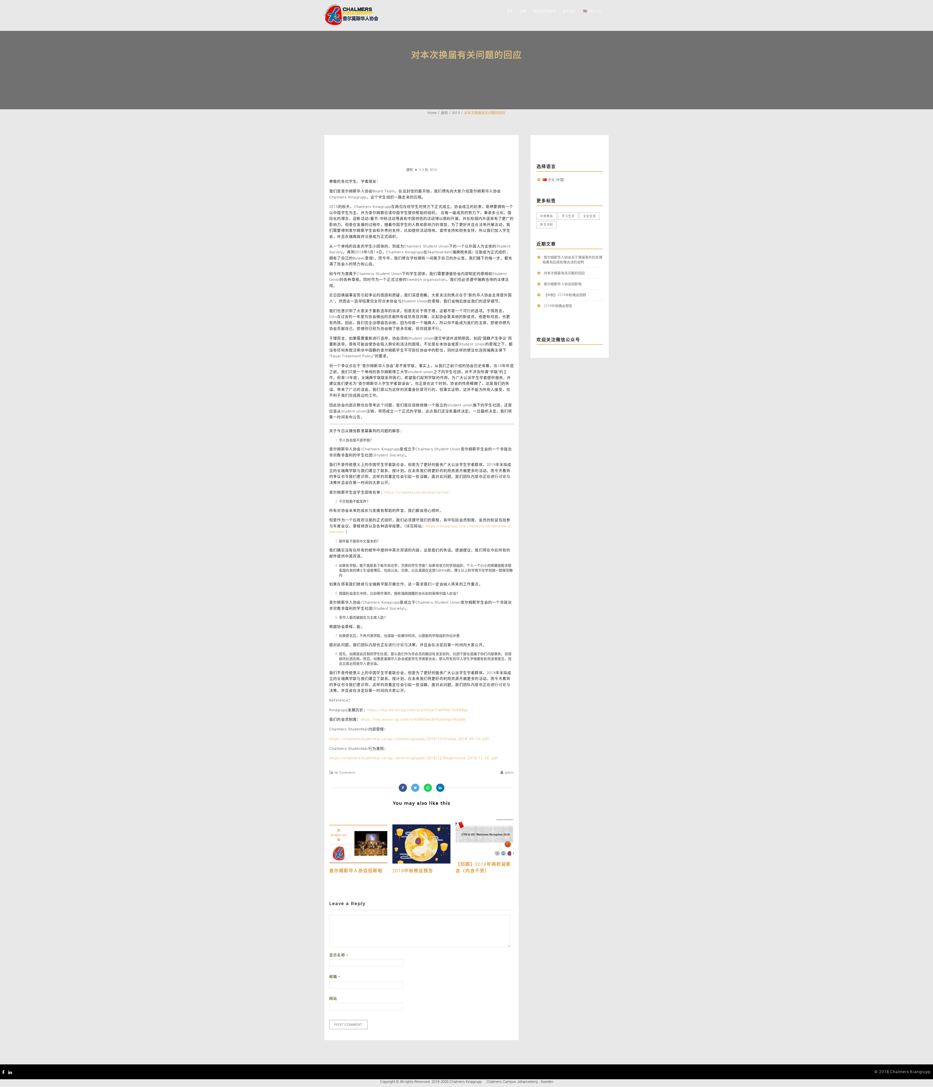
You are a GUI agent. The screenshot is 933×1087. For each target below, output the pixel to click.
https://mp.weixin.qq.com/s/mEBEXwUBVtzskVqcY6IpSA (413, 719)
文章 (523, 11)
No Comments (345, 772)
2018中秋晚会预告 (412, 870)
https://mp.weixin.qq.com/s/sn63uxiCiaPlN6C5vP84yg (417, 710)
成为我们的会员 (545, 11)
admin (509, 772)
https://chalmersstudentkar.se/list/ (417, 492)
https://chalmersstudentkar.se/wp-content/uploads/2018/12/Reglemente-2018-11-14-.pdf (413, 758)
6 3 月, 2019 (428, 169)
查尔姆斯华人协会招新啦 (356, 870)
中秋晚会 (546, 216)
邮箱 (334, 977)
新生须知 (546, 224)
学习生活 (568, 216)
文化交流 (589, 216)
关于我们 (569, 11)
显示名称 (338, 955)
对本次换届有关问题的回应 (564, 273)
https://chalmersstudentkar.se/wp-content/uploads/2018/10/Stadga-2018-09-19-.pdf (409, 739)
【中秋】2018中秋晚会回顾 (565, 295)
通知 (409, 169)
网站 (333, 998)
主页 (510, 11)
